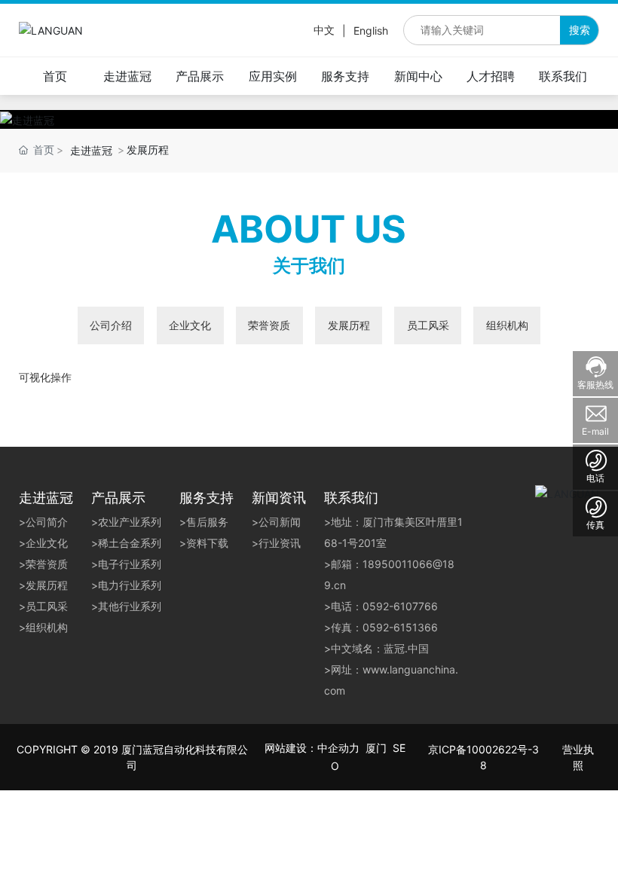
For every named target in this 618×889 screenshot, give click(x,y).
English (370, 30)
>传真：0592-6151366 (381, 627)
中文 (324, 29)
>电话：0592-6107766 (381, 606)
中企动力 (338, 747)
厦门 (376, 747)
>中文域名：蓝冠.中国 (376, 648)
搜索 (579, 29)
